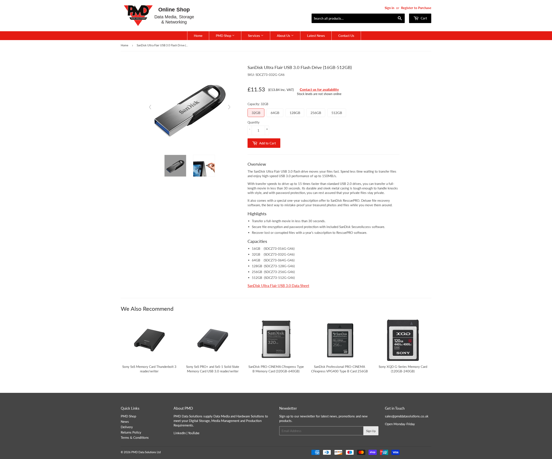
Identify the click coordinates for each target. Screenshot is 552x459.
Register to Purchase (416, 8)
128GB (295, 113)
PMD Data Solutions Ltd (146, 452)
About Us (284, 35)
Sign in (389, 8)
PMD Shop (224, 35)
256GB (315, 113)
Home (198, 35)
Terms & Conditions (135, 437)
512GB (336, 113)
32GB (256, 113)
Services (254, 35)
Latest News (316, 35)
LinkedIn (180, 433)
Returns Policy (131, 432)
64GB (275, 113)
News (125, 421)
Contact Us (346, 35)
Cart (423, 18)
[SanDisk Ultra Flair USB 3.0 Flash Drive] (175, 165)
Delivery (127, 427)
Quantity (253, 122)
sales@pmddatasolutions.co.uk (406, 416)
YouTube (193, 433)
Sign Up (371, 431)
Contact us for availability (319, 89)
